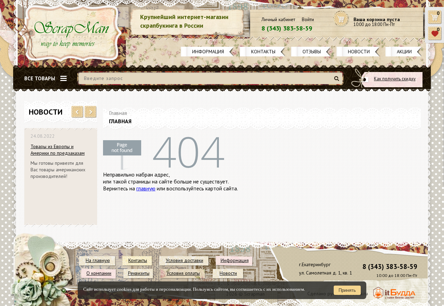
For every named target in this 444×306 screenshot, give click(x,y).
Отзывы (311, 51)
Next (91, 112)
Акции (404, 51)
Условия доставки (184, 260)
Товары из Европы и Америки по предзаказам (58, 149)
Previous (77, 112)
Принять (347, 290)
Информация (208, 51)
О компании (98, 273)
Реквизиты (139, 273)
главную (145, 188)
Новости (359, 51)
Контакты (263, 51)
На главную (98, 260)
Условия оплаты (183, 273)
